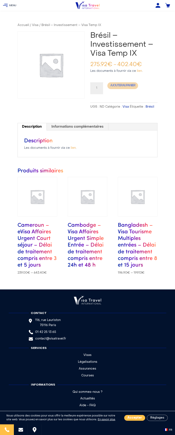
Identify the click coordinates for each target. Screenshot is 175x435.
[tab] (32, 126)
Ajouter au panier (122, 85)
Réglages (157, 417)
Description (32, 127)
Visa (35, 25)
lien (139, 71)
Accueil (23, 25)
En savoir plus (106, 419)
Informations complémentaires (77, 127)
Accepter (134, 417)
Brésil (150, 106)
